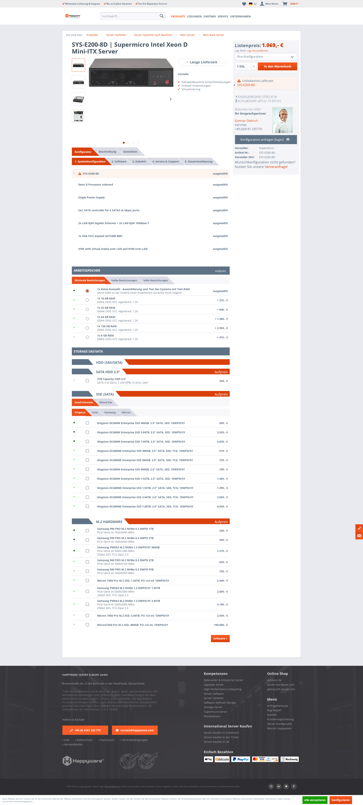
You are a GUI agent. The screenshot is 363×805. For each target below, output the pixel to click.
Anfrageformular (277, 706)
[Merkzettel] (244, 4)
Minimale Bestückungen (90, 280)
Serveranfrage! (276, 166)
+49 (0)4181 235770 (248, 129)
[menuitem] (134, 16)
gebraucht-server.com (281, 689)
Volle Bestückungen (155, 280)
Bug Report (274, 710)
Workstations (212, 716)
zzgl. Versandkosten (257, 50)
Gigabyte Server (214, 684)
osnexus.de (274, 680)
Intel (95, 412)
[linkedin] (279, 786)
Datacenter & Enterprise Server (223, 680)
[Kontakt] (359, 528)
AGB (66, 740)
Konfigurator (83, 152)
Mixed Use (105, 402)
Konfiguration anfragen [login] (262, 140)
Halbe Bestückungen (124, 280)
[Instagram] (271, 786)
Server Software (214, 693)
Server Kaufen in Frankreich (221, 732)
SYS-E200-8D (246, 85)
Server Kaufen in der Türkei (221, 737)
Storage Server (213, 707)
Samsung (110, 412)
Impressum (106, 740)
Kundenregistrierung (280, 719)
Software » (220, 638)
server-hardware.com (280, 684)
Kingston (80, 412)
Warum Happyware (279, 728)
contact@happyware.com (137, 730)
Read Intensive (84, 402)
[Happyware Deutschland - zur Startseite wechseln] (76, 16)
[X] (286, 786)
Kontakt (272, 714)
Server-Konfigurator (279, 724)
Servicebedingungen (134, 740)
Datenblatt (130, 151)
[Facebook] (294, 786)
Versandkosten (73, 744)
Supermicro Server (215, 711)
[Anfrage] (359, 535)
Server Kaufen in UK (216, 742)
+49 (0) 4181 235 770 (87, 730)
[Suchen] (162, 16)
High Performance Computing (222, 689)
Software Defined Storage (220, 702)
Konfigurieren (341, 800)
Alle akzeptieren (315, 800)
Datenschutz (84, 740)
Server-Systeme (213, 698)
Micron (126, 412)
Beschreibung (107, 151)
